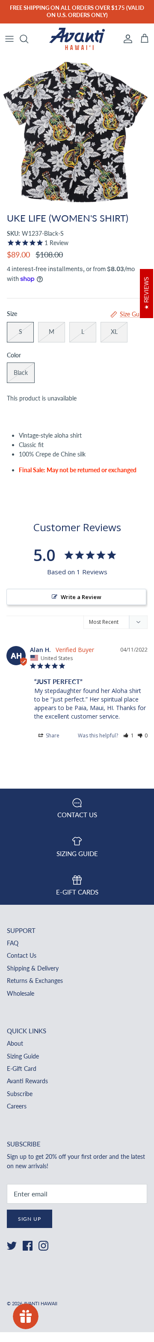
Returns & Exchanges (35, 980)
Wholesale (20, 993)
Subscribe (20, 1093)
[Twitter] (12, 1246)
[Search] (28, 38)
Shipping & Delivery (33, 968)
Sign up (29, 1219)
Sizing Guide (23, 1056)
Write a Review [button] (81, 597)
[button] (128, 735)
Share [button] (51, 735)
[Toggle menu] (9, 38)
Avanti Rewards (27, 1081)
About (15, 1043)
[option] (77, 131)
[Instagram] (43, 1246)
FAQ (12, 943)
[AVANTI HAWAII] (77, 39)
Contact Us (21, 955)
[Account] (125, 38)
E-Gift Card (21, 1068)
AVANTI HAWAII (40, 1303)
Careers (17, 1106)
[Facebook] (28, 1246)
